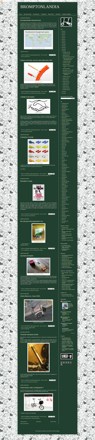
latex (50, 431)
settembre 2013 (66, 76)
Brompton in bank (26, 181)
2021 (63, 37)
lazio (63, 158)
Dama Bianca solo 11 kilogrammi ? (32, 387)
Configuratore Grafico (66, 266)
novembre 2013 (66, 53)
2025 (63, 31)
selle (49, 175)
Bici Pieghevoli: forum (66, 245)
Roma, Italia (27, 328)
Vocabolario (43, 14)
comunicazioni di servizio (66, 137)
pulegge (63, 194)
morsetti (63, 170)
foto (62, 148)
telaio (63, 212)
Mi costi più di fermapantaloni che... (32, 221)
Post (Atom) (26, 423)
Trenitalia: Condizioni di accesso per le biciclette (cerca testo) (68, 285)
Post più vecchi (53, 421)
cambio (63, 126)
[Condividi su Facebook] (53, 55)
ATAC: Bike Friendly (65, 277)
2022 (63, 36)
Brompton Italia (64, 121)
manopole (43, 175)
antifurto (63, 110)
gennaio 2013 (65, 89)
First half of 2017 (65, 325)
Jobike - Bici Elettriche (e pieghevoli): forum (66, 247)
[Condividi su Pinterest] (55, 55)
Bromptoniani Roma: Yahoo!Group (66, 250)
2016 (63, 45)
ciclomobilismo (64, 133)
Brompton (63, 117)
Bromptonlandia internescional (30, 20)
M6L (62, 163)
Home (20, 14)
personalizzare (39, 93)
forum (63, 147)
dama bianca (26, 131)
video (63, 222)
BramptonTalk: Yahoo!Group (67, 257)
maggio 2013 (65, 83)
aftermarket (26, 93)
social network (64, 211)
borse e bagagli (65, 116)
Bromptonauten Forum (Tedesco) (68, 264)
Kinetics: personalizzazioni (67, 267)
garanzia (63, 151)
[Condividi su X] (52, 55)
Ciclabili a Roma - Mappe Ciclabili (68, 289)
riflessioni (30, 131)
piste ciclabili (64, 185)
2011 (63, 93)
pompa (63, 188)
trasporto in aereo (65, 215)
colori (29, 93)
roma (63, 201)
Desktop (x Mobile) (66, 14)
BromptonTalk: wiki (65, 259)
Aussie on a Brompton (26, 281)
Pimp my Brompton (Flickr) (67, 294)
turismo (63, 218)
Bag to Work (51, 14)
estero (29, 56)
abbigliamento (64, 103)
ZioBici (23, 169)
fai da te (28, 290)
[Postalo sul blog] (51, 55)
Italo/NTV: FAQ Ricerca (66, 286)
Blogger (57, 431)
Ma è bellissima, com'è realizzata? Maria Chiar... (66, 338)
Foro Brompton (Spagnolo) (67, 261)
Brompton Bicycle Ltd (36, 175)
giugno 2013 (65, 81)
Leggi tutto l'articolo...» (24, 51)
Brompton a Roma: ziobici (66, 233)
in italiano (51, 84)
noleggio (63, 175)
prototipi (63, 192)
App (62, 112)
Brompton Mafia (65, 328)
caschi (63, 127)
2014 (63, 49)
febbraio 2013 (65, 87)
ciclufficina (64, 134)
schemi (63, 207)
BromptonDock (64, 124)
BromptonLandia (27, 14)
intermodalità (64, 155)
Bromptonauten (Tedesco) (67, 263)
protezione (64, 191)
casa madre (43, 390)
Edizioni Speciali (65, 141)
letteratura (64, 160)
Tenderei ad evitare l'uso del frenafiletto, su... (67, 346)
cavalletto (63, 130)
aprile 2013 (65, 84)
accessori (26, 175)
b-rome (63, 113)
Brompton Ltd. (39, 166)
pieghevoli (64, 182)
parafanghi (64, 177)
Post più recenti (24, 421)
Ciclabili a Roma (40, 26)
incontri (63, 154)
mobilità (30, 215)
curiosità (25, 56)
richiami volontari (65, 197)
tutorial (63, 219)
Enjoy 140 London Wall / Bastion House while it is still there (70, 305)
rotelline (63, 202)
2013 (63, 50)
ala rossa (63, 107)
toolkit (63, 214)
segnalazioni (64, 208)
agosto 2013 (65, 78)
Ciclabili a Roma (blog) (66, 288)
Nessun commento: (44, 91)
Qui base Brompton (26, 256)
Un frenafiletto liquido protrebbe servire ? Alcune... (68, 349)
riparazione (37, 290)
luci (62, 161)
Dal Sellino (34, 26)
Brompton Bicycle (65, 227)
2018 (63, 42)
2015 (63, 47)
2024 (63, 32)
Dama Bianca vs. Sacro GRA (30, 296)
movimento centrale (65, 171)
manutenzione (32, 290)
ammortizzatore (65, 109)
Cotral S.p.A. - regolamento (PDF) (68, 280)
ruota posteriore (65, 204)
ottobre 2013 (65, 55)
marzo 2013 (65, 86)
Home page (38, 421)
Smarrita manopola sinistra (29, 334)
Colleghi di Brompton (27, 97)
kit (62, 157)
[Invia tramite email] (49, 55)
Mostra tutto (73, 333)
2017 (63, 44)
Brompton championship (66, 120)
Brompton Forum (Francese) (67, 260)
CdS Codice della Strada (66, 131)
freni (62, 150)
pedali (63, 178)
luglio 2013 (65, 79)
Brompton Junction (65, 123)
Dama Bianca (36, 14)
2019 (63, 41)
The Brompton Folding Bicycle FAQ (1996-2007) (67, 256)
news (63, 174)
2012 (63, 91)
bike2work (64, 114)
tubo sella (63, 216)
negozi (63, 172)
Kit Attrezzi (58, 14)
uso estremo (64, 221)
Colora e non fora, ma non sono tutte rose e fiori (36, 60)
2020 (63, 39)
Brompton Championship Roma (68, 295)
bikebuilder (36, 390)
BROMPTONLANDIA (39, 6)
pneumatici (44, 93)
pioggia (63, 184)
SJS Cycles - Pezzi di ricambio (67, 240)
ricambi (47, 175)
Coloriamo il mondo (26, 137)
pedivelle (63, 180)
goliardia (30, 327)
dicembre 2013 (66, 52)
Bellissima (64, 343)
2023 (63, 34)
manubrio (63, 165)
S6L (62, 205)
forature (63, 146)
